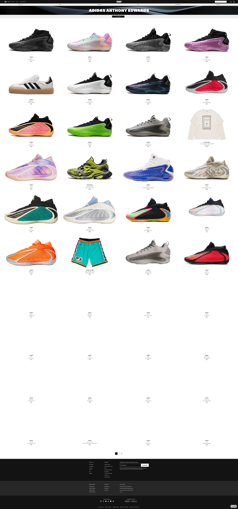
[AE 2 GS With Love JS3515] (89, 295)
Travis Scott (106, 488)
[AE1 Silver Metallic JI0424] (148, 338)
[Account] (231, 2)
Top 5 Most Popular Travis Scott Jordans (126, 490)
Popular (106, 484)
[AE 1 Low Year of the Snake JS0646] (206, 380)
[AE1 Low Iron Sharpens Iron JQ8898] (31, 423)
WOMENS (99, 4)
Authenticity (23, 1)
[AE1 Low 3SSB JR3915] (89, 39)
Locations (91, 468)
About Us (91, 462)
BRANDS (218, 4)
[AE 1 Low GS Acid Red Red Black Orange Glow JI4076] (89, 423)
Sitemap (90, 473)
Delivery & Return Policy (108, 466)
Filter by (119, 16)
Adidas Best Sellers (92, 491)
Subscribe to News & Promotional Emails (129, 462)
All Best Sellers (91, 486)
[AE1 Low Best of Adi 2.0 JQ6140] (89, 82)
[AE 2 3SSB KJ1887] (31, 167)
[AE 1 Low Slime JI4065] (89, 125)
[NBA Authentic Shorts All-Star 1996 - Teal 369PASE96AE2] (89, 252)
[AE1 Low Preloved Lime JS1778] (31, 380)
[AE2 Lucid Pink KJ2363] (89, 338)
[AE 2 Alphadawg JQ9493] (31, 295)
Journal (90, 469)
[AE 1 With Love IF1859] (148, 423)
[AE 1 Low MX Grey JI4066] (148, 39)
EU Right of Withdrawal (108, 473)
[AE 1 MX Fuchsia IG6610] (148, 380)
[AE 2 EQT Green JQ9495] (31, 210)
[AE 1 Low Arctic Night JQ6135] (148, 82)
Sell (17, 1)
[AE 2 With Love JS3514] (31, 125)
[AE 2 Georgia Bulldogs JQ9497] (206, 82)
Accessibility (106, 471)
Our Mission (91, 464)
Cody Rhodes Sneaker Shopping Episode (126, 488)
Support (106, 462)
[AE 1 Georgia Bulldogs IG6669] (206, 423)
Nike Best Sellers (92, 490)
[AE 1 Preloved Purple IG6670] (206, 39)
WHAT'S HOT (20, 4)
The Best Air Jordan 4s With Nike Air (126, 486)
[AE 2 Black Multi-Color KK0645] (148, 210)
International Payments (108, 469)
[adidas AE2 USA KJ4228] (206, 210)
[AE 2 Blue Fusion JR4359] (31, 338)
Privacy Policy (101, 507)
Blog (13, 1)
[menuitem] (13, 2)
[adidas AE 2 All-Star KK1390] (31, 252)
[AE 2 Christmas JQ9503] (206, 252)
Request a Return (107, 477)
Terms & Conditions (108, 507)
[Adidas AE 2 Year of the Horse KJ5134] (89, 210)
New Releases (106, 486)
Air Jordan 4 (106, 490)
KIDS (138, 4)
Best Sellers (92, 484)
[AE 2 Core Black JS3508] (206, 295)
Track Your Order (107, 464)
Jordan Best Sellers (92, 488)
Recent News (122, 484)
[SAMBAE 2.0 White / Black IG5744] (31, 82)
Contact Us (106, 475)
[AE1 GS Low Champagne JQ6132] (206, 338)
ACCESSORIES (177, 4)
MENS (60, 4)
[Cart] (234, 2)
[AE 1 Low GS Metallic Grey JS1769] (148, 252)
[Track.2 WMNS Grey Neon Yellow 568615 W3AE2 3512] (89, 167)
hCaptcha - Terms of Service (134, 507)
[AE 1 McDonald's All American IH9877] (148, 167)
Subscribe (144, 465)
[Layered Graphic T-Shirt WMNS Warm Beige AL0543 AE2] (206, 125)
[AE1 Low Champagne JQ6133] (89, 380)
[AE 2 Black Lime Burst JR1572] (148, 295)
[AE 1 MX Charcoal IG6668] (31, 39)
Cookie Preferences (116, 507)
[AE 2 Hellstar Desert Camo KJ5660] (206, 167)
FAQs (105, 468)
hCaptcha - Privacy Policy (124, 507)
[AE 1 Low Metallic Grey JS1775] (148, 125)
